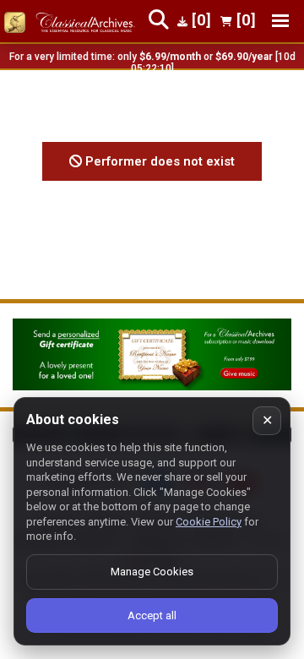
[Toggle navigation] (280, 21)
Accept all (152, 615)
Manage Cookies (152, 571)
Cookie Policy (209, 521)
